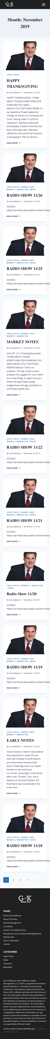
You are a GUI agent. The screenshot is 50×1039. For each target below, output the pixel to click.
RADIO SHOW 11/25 (24, 268)
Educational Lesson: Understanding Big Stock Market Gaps (22, 935)
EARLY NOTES (20, 740)
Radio (33, 189)
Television (7, 963)
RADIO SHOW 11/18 (24, 845)
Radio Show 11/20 (22, 594)
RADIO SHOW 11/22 (24, 447)
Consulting (7, 926)
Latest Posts (13, 75)
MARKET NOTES (22, 342)
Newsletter (22, 189)
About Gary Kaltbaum (12, 915)
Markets (11, 189)
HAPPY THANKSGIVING (22, 83)
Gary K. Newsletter (11, 940)
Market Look (27, 187)
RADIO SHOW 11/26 (24, 195)
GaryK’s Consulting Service (14, 930)
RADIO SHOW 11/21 (24, 520)
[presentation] (25, 55)
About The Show (10, 919)
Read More (14, 143)
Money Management (12, 923)
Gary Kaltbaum (15, 92)
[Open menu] (43, 4)
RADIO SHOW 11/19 (24, 667)
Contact (6, 944)
